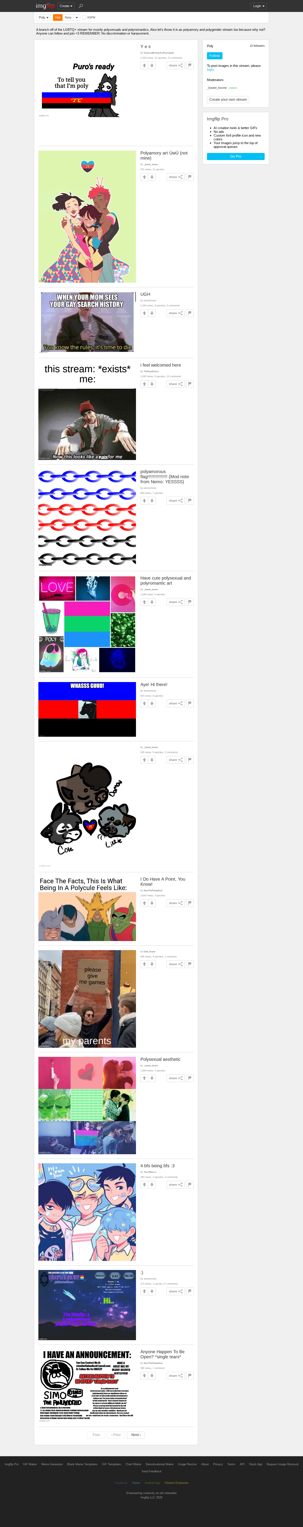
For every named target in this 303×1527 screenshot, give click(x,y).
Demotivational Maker (160, 1464)
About (205, 1464)
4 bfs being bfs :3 (157, 1165)
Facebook (121, 1482)
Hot (57, 17)
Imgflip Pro (12, 1464)
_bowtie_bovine (222, 87)
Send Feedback (152, 1471)
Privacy (218, 1464)
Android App (152, 1482)
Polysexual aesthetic (160, 1059)
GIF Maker (30, 1464)
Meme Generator (52, 1464)
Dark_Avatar (149, 951)
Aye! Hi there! (153, 684)
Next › (136, 1435)
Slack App (255, 1464)
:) (141, 1272)
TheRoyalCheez (151, 371)
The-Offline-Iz (150, 1172)
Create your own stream (228, 99)
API (242, 1464)
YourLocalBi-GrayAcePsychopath (159, 53)
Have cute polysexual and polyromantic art (165, 581)
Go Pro (235, 156)
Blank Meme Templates (82, 1464)
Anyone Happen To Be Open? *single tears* (162, 1354)
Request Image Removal (282, 1464)
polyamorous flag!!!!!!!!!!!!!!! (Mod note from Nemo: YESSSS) (164, 476)
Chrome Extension (176, 1482)
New (68, 17)
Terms (231, 1464)
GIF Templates (111, 1464)
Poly (42, 17)
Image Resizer (187, 1464)
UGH (145, 294)
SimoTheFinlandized (153, 890)
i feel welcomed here (160, 365)
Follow (214, 56)
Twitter (136, 1482)
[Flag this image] (190, 65)
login (210, 69)
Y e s (145, 46)
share (173, 65)
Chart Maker (133, 1464)
